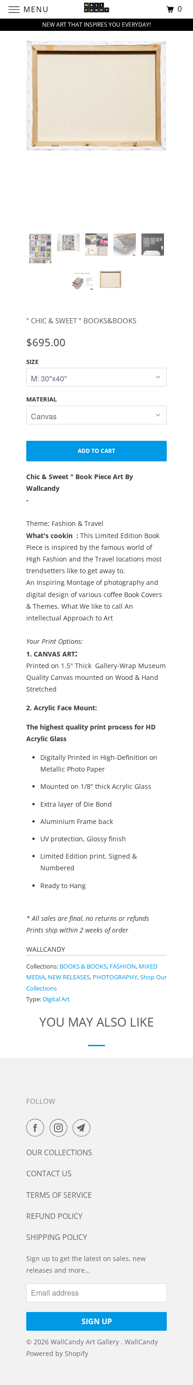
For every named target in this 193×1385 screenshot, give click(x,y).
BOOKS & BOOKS (83, 966)
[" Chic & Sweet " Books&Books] (96, 96)
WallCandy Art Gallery (86, 1341)
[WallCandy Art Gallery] (96, 9)
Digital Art (56, 999)
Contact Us (49, 1173)
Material (41, 399)
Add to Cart (96, 451)
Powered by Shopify (57, 1353)
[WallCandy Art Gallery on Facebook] (37, 1128)
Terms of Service (59, 1195)
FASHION (123, 966)
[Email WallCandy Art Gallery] (83, 1128)
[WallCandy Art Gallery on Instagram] (60, 1128)
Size (32, 361)
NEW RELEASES (69, 977)
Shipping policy (56, 1237)
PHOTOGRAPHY (115, 977)
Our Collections (59, 1152)
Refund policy (54, 1216)
